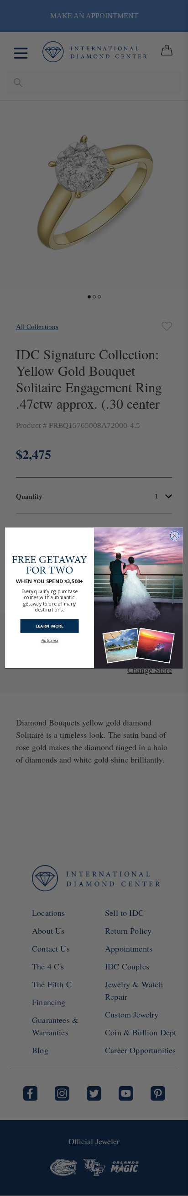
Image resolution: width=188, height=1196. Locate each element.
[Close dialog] (174, 535)
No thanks (49, 640)
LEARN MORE (50, 626)
